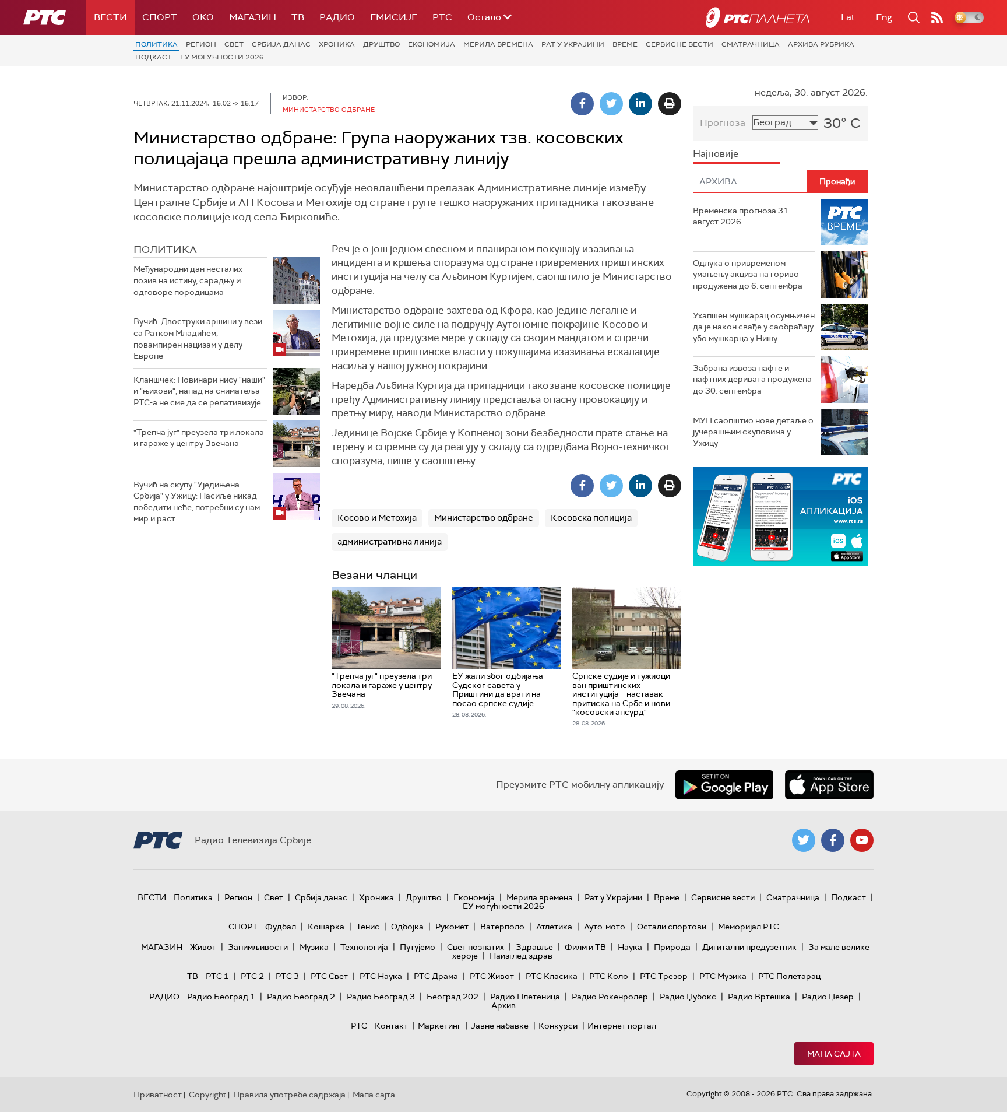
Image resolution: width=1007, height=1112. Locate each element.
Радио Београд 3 (381, 996)
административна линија (389, 542)
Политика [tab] (165, 250)
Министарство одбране (483, 518)
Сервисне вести (679, 44)
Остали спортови (671, 926)
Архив (503, 1005)
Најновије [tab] (715, 154)
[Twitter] (611, 103)
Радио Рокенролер (610, 996)
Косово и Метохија (377, 518)
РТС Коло (608, 976)
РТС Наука (381, 976)
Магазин (252, 17)
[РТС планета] (757, 17)
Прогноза (722, 123)
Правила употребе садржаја (289, 1094)
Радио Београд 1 (221, 996)
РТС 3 (287, 976)
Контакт (391, 1025)
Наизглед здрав (521, 955)
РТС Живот (492, 976)
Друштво (381, 44)
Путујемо (417, 947)
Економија (431, 44)
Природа (672, 947)
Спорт (159, 17)
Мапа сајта (834, 1053)
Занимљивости (258, 947)
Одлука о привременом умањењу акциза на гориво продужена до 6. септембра (747, 274)
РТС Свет (329, 976)
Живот (203, 947)
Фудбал (280, 926)
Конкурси (558, 1025)
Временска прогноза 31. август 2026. (741, 216)
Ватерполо (502, 926)
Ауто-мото (604, 926)
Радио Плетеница (525, 996)
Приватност (157, 1094)
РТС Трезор (664, 976)
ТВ (297, 17)
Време (625, 44)
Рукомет (452, 926)
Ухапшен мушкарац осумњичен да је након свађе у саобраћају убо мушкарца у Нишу (754, 326)
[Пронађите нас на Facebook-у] (832, 840)
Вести (110, 17)
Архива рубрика (821, 44)
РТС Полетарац (789, 976)
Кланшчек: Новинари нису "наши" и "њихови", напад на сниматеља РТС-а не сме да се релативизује (199, 391)
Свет (234, 44)
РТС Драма (436, 976)
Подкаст (153, 57)
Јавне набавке (500, 1025)
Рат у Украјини (572, 44)
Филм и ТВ (585, 947)
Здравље (534, 947)
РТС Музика (723, 976)
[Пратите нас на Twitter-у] (803, 840)
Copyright (207, 1094)
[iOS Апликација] (780, 516)
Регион (201, 44)
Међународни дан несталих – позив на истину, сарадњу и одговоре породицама (190, 280)
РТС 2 (252, 976)
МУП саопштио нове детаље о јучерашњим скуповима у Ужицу (753, 431)
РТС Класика (552, 976)
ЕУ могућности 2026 (222, 57)
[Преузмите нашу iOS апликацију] (829, 784)
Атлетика (554, 926)
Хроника (337, 44)
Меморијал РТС (748, 926)
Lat (848, 17)
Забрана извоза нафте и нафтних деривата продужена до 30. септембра (752, 379)
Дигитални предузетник (749, 947)
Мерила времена (498, 44)
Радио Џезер (828, 996)
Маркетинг (439, 1025)
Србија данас (281, 44)
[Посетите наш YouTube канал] (862, 840)
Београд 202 (452, 996)
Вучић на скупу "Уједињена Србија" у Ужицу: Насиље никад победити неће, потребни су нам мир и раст (196, 501)
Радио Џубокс (688, 996)
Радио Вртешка (759, 996)
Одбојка (407, 926)
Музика (314, 947)
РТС (442, 17)
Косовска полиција (591, 518)
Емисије (393, 17)
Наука (630, 947)
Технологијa (364, 947)
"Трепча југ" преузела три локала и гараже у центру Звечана (198, 438)
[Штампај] (669, 103)
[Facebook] (582, 103)
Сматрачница (750, 44)
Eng (884, 17)
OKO (203, 17)
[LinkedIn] (640, 103)
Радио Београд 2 (301, 996)
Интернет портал (621, 1025)
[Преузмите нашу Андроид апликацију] (724, 784)
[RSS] (937, 17)
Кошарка (326, 926)
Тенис (367, 926)
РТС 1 (217, 976)
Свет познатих (475, 947)
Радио (337, 17)
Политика (156, 44)
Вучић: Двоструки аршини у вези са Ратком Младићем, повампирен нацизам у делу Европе (197, 338)
